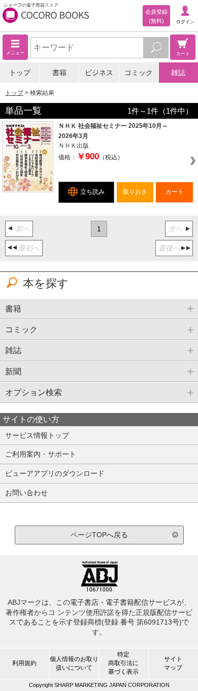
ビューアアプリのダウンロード (55, 473)
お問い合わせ (26, 493)
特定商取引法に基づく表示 (123, 663)
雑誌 (178, 72)
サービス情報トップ (37, 435)
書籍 (59, 72)
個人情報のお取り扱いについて (74, 663)
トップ (19, 72)
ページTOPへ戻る (99, 535)
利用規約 (24, 663)
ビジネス (99, 72)
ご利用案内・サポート (40, 454)
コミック (138, 72)
